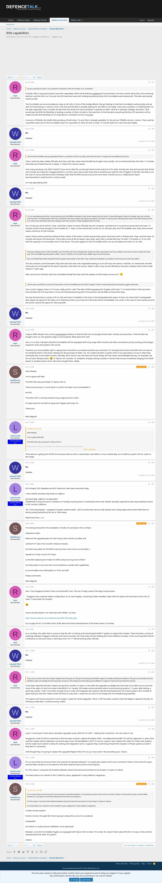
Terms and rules (121, 863)
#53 (152, 587)
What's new (76, 20)
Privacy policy (134, 863)
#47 (152, 330)
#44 (152, 188)
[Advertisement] (81, 57)
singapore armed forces (40, 37)
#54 (152, 629)
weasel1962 (15, 142)
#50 (152, 463)
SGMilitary (12, 37)
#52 (152, 523)
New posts (10, 24)
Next (39, 77)
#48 (152, 367)
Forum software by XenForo (81, 868)
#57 (152, 707)
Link (42, 517)
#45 (152, 210)
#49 (152, 422)
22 (34, 77)
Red (15, 95)
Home (11, 20)
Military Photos (40, 20)
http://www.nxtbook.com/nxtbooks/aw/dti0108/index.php (51, 618)
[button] (48, 20)
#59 (152, 757)
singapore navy (57, 37)
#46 (152, 308)
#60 (152, 784)
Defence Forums (59, 20)
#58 (152, 729)
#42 (152, 129)
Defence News (23, 20)
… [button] (30, 77)
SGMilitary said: (33, 429)
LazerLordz (15, 435)
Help (143, 863)
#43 (152, 150)
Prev (10, 77)
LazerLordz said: (33, 790)
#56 (152, 672)
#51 (152, 484)
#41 (152, 82)
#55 (152, 651)
